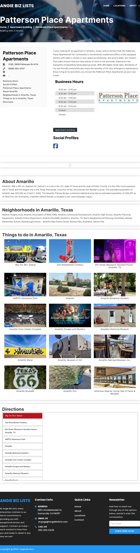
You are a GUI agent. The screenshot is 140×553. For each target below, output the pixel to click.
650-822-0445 (46, 530)
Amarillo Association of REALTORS (40, 214)
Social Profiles (10, 84)
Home (106, 6)
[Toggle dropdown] (139, 6)
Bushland (87, 221)
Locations (119, 6)
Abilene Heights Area (12, 214)
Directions (8, 102)
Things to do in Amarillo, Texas (18, 98)
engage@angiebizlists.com (53, 521)
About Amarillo (10, 91)
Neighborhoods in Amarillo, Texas (19, 95)
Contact (79, 519)
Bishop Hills (76, 221)
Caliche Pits (98, 221)
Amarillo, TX (77, 218)
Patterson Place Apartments (17, 88)
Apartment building (21, 27)
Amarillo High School (102, 214)
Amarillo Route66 (51, 218)
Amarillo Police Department (28, 218)
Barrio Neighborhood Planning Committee (104, 218)
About (78, 511)
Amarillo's (65, 218)
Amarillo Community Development (74, 214)
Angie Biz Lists (17, 6)
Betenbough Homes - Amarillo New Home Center (45, 221)
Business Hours (10, 81)
